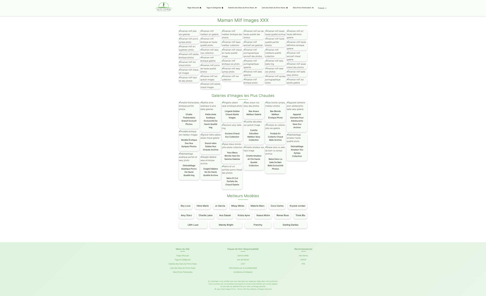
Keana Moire (263, 215)
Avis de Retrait (243, 260)
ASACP (303, 260)
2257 (243, 264)
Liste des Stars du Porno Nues (274, 8)
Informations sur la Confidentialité (243, 268)
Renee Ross (283, 215)
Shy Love (185, 205)
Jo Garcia (220, 205)
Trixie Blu (300, 215)
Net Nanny (303, 255)
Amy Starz (186, 215)
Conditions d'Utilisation (243, 272)
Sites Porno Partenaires (302, 8)
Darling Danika (290, 224)
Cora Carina (277, 205)
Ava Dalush (225, 215)
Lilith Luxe (193, 224)
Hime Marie (203, 205)
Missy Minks (237, 205)
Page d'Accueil (193, 8)
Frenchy (258, 224)
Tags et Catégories (213, 8)
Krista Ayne (244, 215)
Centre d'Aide (243, 255)
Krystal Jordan (297, 205)
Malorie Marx (258, 205)
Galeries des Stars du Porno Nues (241, 8)
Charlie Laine (205, 215)
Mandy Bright (226, 224)
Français (321, 8)
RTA (303, 264)
